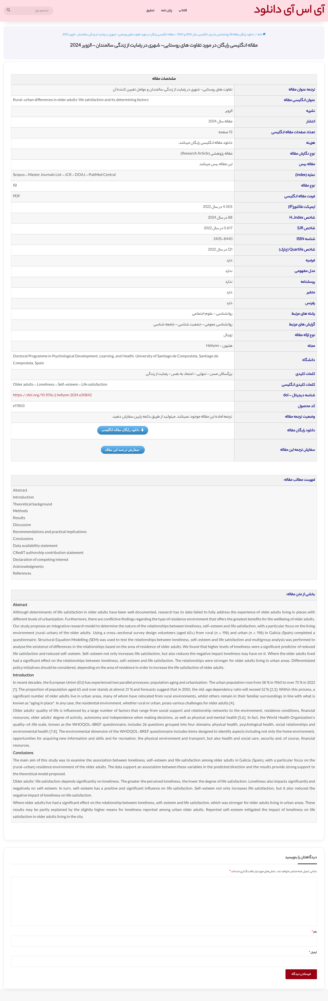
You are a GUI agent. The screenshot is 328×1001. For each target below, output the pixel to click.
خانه (260, 34)
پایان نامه (166, 10)
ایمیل (313, 952)
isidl (184, 10)
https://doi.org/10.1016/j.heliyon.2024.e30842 (52, 396)
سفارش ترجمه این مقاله (122, 449)
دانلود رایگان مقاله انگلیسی (120, 429)
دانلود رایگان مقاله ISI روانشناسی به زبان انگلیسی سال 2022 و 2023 (215, 34)
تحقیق (150, 10)
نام (314, 932)
